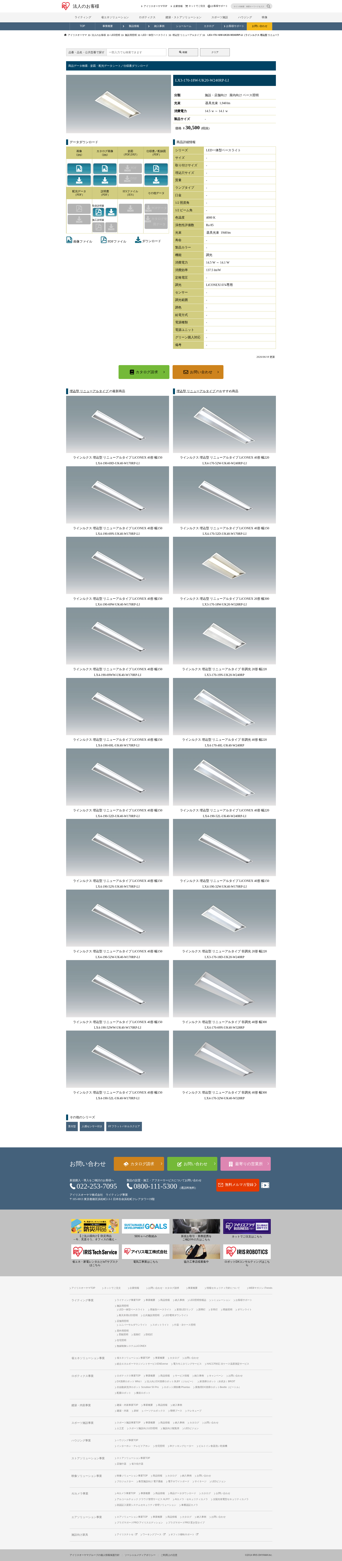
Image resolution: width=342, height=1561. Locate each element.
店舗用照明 (123, 1321)
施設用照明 (123, 1305)
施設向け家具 (79, 1534)
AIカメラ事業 (79, 1493)
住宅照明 (121, 1340)
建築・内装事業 (81, 1405)
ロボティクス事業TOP (129, 1375)
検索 (184, 52)
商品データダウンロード (183, 1493)
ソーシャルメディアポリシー (140, 1555)
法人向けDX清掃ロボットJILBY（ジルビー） (170, 1381)
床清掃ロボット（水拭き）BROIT (217, 1381)
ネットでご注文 (197, 6)
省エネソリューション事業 (88, 1358)
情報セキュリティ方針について (223, 1288)
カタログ (209, 26)
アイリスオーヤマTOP (155, 6)
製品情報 (134, 26)
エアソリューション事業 (86, 1517)
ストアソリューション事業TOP (133, 1458)
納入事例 (159, 26)
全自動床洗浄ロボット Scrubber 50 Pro (138, 1387)
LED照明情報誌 (198, 1300)
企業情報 (178, 6)
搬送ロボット (143, 1393)
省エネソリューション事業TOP (133, 1357)
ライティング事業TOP (129, 1300)
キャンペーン (216, 1375)
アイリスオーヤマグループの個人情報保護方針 (95, 1555)
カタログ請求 (147, 372)
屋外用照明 (123, 1330)
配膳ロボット (124, 1393)
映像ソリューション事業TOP (132, 1475)
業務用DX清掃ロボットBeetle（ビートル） (218, 1387)
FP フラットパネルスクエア (124, 1126)
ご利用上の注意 (169, 1555)
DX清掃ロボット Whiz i (129, 1381)
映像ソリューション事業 (86, 1475)
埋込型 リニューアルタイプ (89, 391)
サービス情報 (182, 1375)
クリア (214, 52)
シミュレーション (220, 1300)
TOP (82, 26)
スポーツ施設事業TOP (129, 1422)
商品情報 (165, 1300)
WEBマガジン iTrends (260, 1288)
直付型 (72, 1126)
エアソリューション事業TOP (132, 1516)
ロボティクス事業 (82, 1375)
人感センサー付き (92, 1126)
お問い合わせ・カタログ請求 (163, 1288)
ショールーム (183, 26)
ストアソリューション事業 (88, 1458)
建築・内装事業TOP (127, 1405)
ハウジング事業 (81, 1440)
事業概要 (108, 26)
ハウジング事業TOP (127, 1440)
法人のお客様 (86, 6)
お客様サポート (219, 6)
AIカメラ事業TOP (126, 1493)
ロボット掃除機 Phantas (177, 1387)
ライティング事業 (82, 1300)
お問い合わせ (259, 26)
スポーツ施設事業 (82, 1422)
